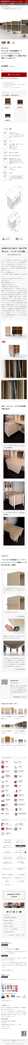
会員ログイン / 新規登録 (7, 874)
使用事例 (12, 4)
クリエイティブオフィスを (20, 869)
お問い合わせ (7, 884)
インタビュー (11, 934)
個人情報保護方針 (13, 1040)
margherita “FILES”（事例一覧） (10, 917)
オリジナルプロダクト (6, 757)
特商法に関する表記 (6, 1040)
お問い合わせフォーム (6, 1028)
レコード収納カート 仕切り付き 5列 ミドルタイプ (11, 8)
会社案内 (18, 1040)
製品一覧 (4, 4)
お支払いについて (5, 974)
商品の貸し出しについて (20, 877)
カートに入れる (15, 74)
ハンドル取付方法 (21, 616)
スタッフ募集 (23, 1040)
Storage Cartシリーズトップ (20, 696)
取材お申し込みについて (7, 877)
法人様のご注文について (7, 868)
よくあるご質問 (20, 881)
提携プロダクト (5, 819)
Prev (1, 24)
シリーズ (20, 4)
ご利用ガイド (7, 881)
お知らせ (14, 1041)
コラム (23, 934)
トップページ (7, 915)
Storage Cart (5, 6)
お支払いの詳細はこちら (7, 1000)
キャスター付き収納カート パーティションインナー (12, 7)
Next (27, 24)
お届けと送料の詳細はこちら (7, 970)
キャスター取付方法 (20, 669)
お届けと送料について (6, 942)
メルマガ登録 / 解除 (20, 874)
